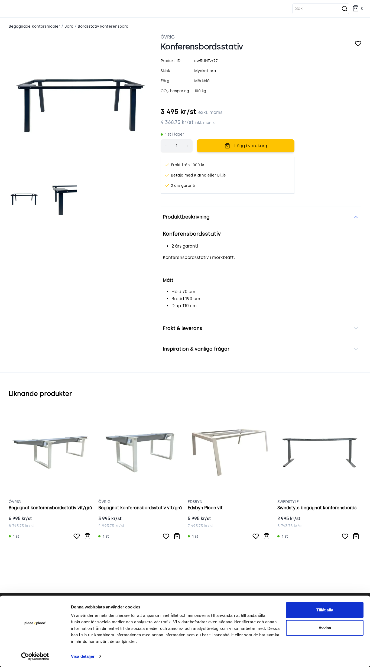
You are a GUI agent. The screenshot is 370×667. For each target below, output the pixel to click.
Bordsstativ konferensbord (103, 26)
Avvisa (325, 627)
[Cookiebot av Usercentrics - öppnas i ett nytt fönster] (35, 656)
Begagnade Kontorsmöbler (34, 26)
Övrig (168, 37)
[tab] (24, 199)
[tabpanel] (80, 105)
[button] (358, 8)
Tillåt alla (324, 610)
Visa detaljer (83, 656)
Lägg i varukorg (250, 145)
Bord (68, 26)
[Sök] (344, 8)
